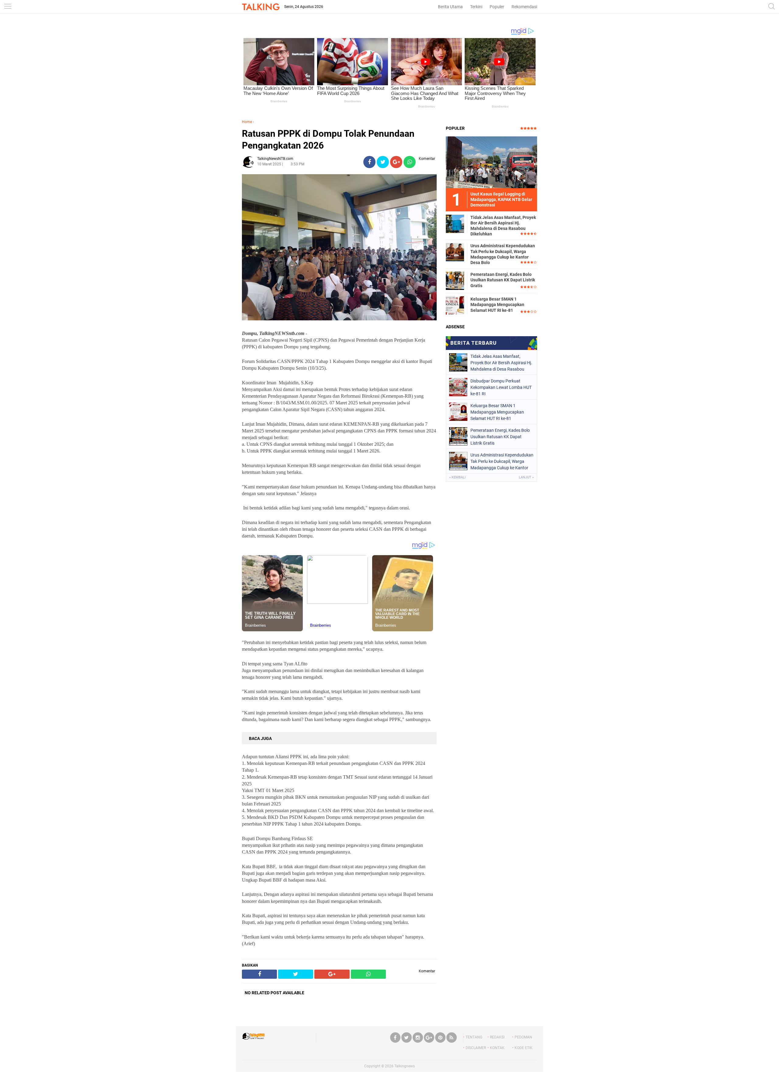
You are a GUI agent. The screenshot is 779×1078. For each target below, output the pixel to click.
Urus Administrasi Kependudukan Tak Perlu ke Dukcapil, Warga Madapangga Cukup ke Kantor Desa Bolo (502, 254)
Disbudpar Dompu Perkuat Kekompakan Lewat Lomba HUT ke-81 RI (501, 387)
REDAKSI (497, 1037)
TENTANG (474, 1037)
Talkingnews (404, 1066)
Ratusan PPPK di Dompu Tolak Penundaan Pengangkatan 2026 (328, 139)
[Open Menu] (7, 7)
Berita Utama (450, 6)
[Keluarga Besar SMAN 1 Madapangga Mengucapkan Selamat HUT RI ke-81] (455, 305)
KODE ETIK (524, 1048)
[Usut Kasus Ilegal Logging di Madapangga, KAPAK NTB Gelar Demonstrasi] (491, 162)
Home (247, 122)
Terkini (476, 6)
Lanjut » (526, 477)
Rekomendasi (524, 6)
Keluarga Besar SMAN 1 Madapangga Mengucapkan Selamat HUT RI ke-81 (497, 304)
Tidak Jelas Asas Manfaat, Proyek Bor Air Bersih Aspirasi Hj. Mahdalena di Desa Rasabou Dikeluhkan (503, 226)
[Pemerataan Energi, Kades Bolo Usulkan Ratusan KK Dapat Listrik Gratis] (455, 280)
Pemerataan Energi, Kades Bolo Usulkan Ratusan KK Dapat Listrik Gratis (502, 280)
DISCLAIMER (476, 1048)
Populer (497, 6)
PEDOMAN (523, 1037)
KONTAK (497, 1048)
